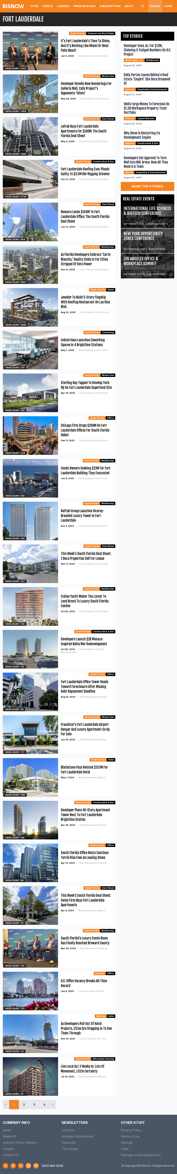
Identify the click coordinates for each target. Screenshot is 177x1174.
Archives (68, 1130)
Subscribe (69, 1142)
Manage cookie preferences (141, 1155)
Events (48, 6)
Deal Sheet (108, 119)
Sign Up (155, 6)
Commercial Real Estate (101, 33)
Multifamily (107, 247)
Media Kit (9, 1136)
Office (110, 418)
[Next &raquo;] (52, 1104)
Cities (34, 6)
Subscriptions (110, 6)
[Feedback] (36, 1165)
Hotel (111, 759)
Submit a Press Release (19, 1142)
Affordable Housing (103, 1059)
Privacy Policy (131, 1130)
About (129, 6)
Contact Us (11, 1155)
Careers (63, 6)
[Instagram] (28, 1165)
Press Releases (84, 6)
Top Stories (70, 1149)
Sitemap (126, 1142)
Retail (111, 289)
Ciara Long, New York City (91, 991)
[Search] (143, 6)
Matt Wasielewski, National (93, 697)
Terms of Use (130, 1136)
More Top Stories (147, 186)
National (99, 973)
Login (168, 6)
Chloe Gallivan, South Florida (92, 56)
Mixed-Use (108, 76)
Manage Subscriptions (78, 1136)
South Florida (77, 33)
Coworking (108, 332)
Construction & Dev (103, 161)
